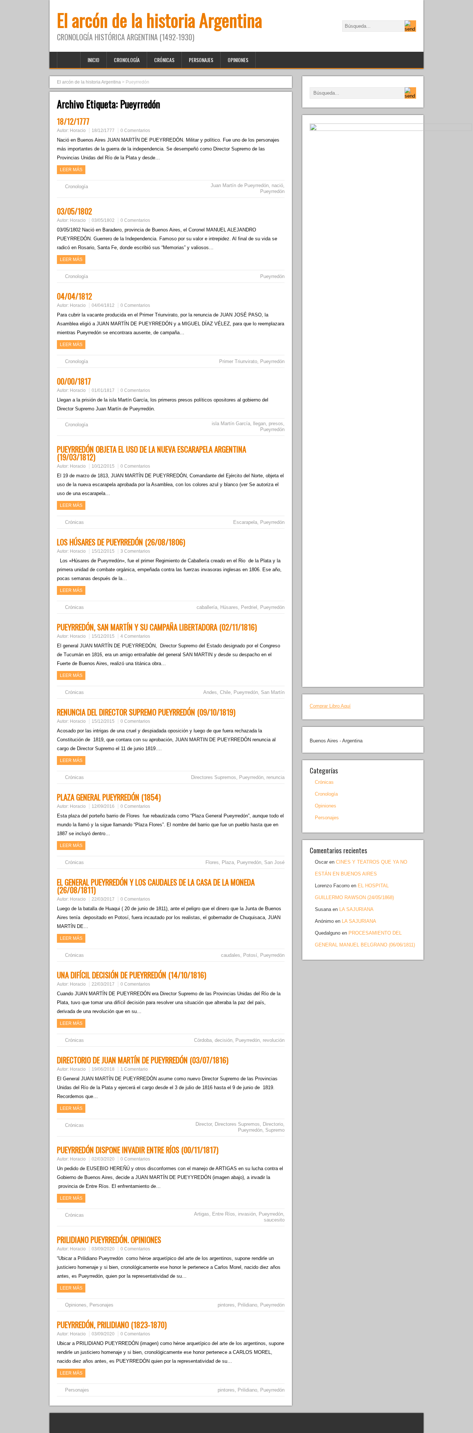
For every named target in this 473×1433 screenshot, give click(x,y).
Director (203, 1124)
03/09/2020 (103, 1248)
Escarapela (245, 522)
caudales (230, 955)
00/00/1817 (74, 381)
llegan (259, 423)
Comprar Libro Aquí (330, 706)
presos (276, 423)
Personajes (201, 60)
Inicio (93, 60)
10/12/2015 (103, 466)
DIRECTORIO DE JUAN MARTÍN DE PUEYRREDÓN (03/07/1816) (142, 1060)
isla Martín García (231, 423)
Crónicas (164, 60)
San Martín (273, 692)
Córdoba (203, 1040)
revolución (274, 1040)
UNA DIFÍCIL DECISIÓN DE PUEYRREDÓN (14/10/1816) (131, 974)
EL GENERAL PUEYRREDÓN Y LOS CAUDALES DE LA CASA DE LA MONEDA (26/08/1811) (156, 885)
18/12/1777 (73, 121)
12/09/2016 (103, 806)
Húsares (229, 607)
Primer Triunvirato (238, 361)
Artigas (201, 1214)
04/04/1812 (74, 296)
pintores (226, 1305)
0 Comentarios (135, 130)
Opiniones (238, 60)
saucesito (274, 1220)
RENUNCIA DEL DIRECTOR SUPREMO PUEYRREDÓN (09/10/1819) (146, 712)
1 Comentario (134, 1069)
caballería (207, 607)
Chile (225, 692)
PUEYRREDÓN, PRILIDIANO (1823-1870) (112, 1324)
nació (277, 185)
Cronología (127, 60)
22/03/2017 (103, 899)
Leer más (71, 169)
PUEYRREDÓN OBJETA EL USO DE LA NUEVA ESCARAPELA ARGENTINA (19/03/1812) (151, 453)
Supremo (275, 1130)
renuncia (275, 777)
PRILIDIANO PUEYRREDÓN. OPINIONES (109, 1239)
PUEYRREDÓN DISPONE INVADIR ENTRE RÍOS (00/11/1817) (137, 1149)
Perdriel (249, 607)
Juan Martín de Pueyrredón (240, 185)
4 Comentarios (135, 636)
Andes (210, 692)
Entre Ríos (223, 1214)
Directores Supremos (213, 777)
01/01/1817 (103, 390)
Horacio (78, 130)
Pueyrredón (272, 191)
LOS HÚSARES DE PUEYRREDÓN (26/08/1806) (121, 542)
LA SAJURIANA (356, 909)
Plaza (228, 862)
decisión (223, 1040)
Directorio (273, 1124)
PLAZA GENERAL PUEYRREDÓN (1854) (109, 797)
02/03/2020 (103, 1159)
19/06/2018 (103, 1069)
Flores (212, 862)
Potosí (250, 955)
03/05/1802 (74, 211)
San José (274, 862)
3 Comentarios (135, 551)
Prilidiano (247, 1305)
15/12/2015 (103, 551)
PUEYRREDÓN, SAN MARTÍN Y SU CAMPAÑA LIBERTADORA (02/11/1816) (157, 627)
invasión (247, 1214)
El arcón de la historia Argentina (159, 20)
